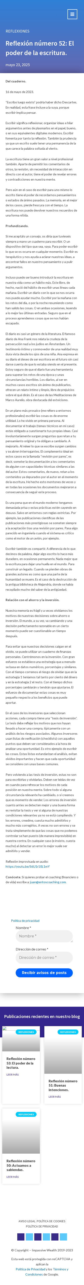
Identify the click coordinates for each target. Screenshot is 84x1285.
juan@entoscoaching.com (48, 882)
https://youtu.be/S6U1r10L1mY (28, 866)
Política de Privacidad (30, 1269)
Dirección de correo (32, 949)
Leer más (12, 1074)
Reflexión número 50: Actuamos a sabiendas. (20, 1165)
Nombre (23, 927)
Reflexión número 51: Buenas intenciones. (63, 1085)
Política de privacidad (25, 921)
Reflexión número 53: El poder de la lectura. (20, 1063)
